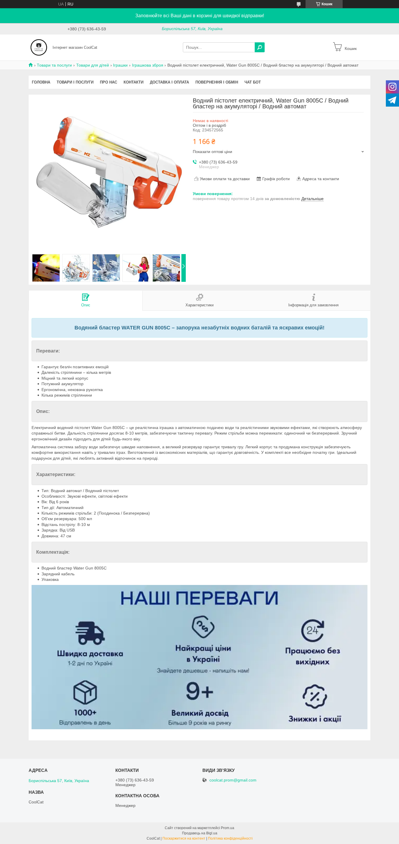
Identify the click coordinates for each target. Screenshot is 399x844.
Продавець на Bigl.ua (199, 833)
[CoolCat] (39, 47)
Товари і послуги (75, 82)
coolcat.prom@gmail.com (232, 780)
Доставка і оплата (169, 82)
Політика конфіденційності (230, 838)
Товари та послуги (54, 65)
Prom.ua (227, 828)
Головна (41, 82)
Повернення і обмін (216, 82)
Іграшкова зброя (147, 65)
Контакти (133, 82)
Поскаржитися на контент (183, 838)
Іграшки (120, 65)
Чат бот (252, 82)
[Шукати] (260, 47)
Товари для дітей (92, 65)
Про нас (108, 82)
